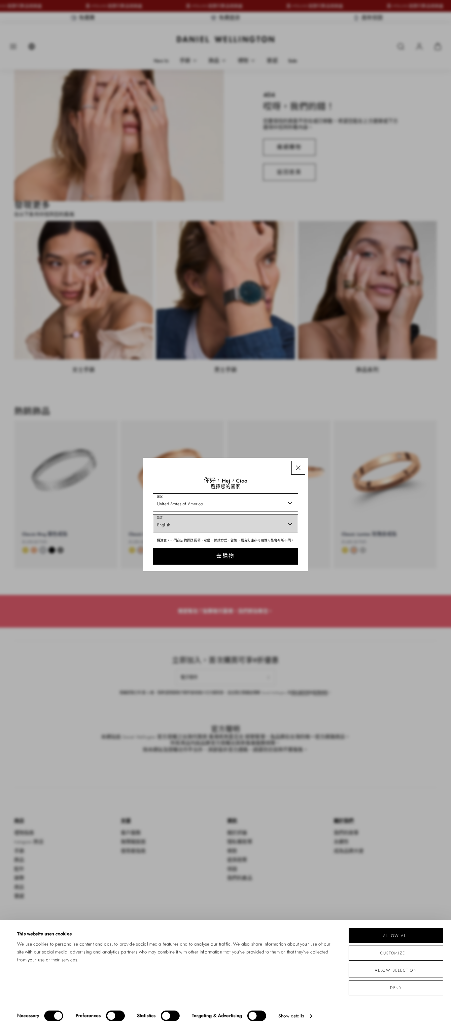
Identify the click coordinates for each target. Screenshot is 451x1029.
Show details (291, 1016)
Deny (396, 987)
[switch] (115, 1016)
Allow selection (396, 970)
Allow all (396, 935)
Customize (392, 953)
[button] (298, 467)
